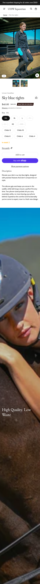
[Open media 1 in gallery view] (16, 83)
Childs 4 (32, 136)
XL (14, 118)
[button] (31, 8)
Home (5, 15)
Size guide (6, 148)
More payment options (20, 166)
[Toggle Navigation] (4, 8)
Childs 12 (7, 130)
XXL (5, 118)
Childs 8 (7, 136)
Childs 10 (20, 130)
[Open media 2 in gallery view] (24, 83)
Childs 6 (20, 136)
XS (13, 124)
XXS (21, 124)
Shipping (4, 108)
